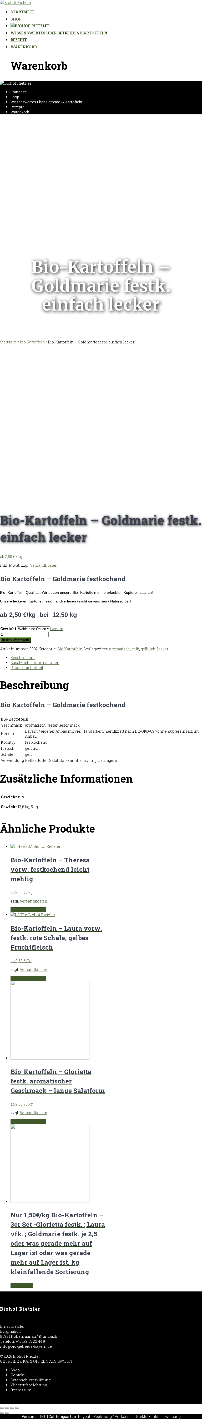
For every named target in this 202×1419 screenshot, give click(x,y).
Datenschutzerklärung (30, 1379)
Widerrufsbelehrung (29, 1384)
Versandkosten (44, 565)
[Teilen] (7, 1408)
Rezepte (19, 39)
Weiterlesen (22, 1285)
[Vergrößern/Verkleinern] (17, 1408)
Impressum (21, 1389)
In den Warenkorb (15, 640)
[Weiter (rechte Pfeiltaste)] (7, 1413)
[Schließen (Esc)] (2, 1408)
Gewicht (8, 628)
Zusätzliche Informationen (35, 662)
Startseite (22, 11)
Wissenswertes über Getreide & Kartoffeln (59, 33)
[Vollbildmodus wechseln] (12, 1408)
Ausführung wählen (28, 909)
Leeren (56, 628)
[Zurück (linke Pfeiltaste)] (2, 1413)
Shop (16, 19)
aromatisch (119, 648)
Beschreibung (23, 657)
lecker (162, 648)
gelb (135, 648)
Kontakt (17, 1374)
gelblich (148, 648)
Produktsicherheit (27, 667)
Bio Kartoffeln (32, 341)
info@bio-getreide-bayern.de (26, 1346)
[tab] (106, 657)
